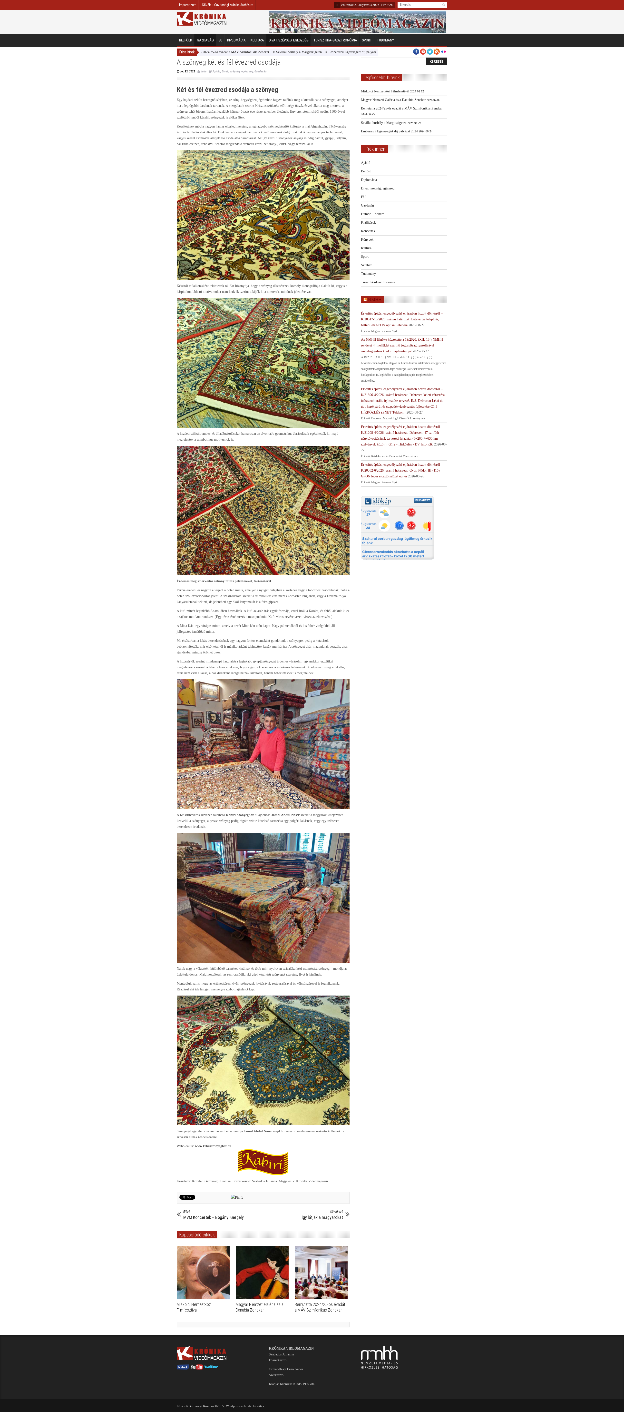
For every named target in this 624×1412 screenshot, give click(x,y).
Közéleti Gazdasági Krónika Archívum (227, 5)
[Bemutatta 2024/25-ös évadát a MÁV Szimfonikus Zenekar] (322, 1272)
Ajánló (216, 71)
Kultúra (257, 40)
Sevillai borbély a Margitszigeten (215, 52)
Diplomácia (236, 40)
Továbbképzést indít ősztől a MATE (361, 52)
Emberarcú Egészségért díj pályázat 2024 (273, 52)
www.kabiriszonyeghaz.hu (213, 1146)
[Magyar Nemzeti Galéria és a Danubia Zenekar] (263, 1272)
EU (220, 40)
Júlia (203, 71)
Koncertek (368, 231)
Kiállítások (368, 222)
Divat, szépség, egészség (289, 40)
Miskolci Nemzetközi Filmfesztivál (385, 91)
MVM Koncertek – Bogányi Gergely (213, 1215)
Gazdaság (205, 40)
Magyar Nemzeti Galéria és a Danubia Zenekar (393, 100)
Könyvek (367, 239)
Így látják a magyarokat (322, 1215)
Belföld (185, 40)
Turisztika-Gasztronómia (335, 40)
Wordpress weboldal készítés (245, 1406)
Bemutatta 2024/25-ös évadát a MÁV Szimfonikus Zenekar (402, 108)
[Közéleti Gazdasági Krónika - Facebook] (183, 1368)
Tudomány (385, 40)
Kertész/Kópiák (319, 52)
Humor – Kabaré (372, 214)
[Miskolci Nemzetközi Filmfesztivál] (204, 1272)
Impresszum (187, 5)
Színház (366, 265)
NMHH (374, 300)
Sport (367, 40)
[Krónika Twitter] (211, 1368)
